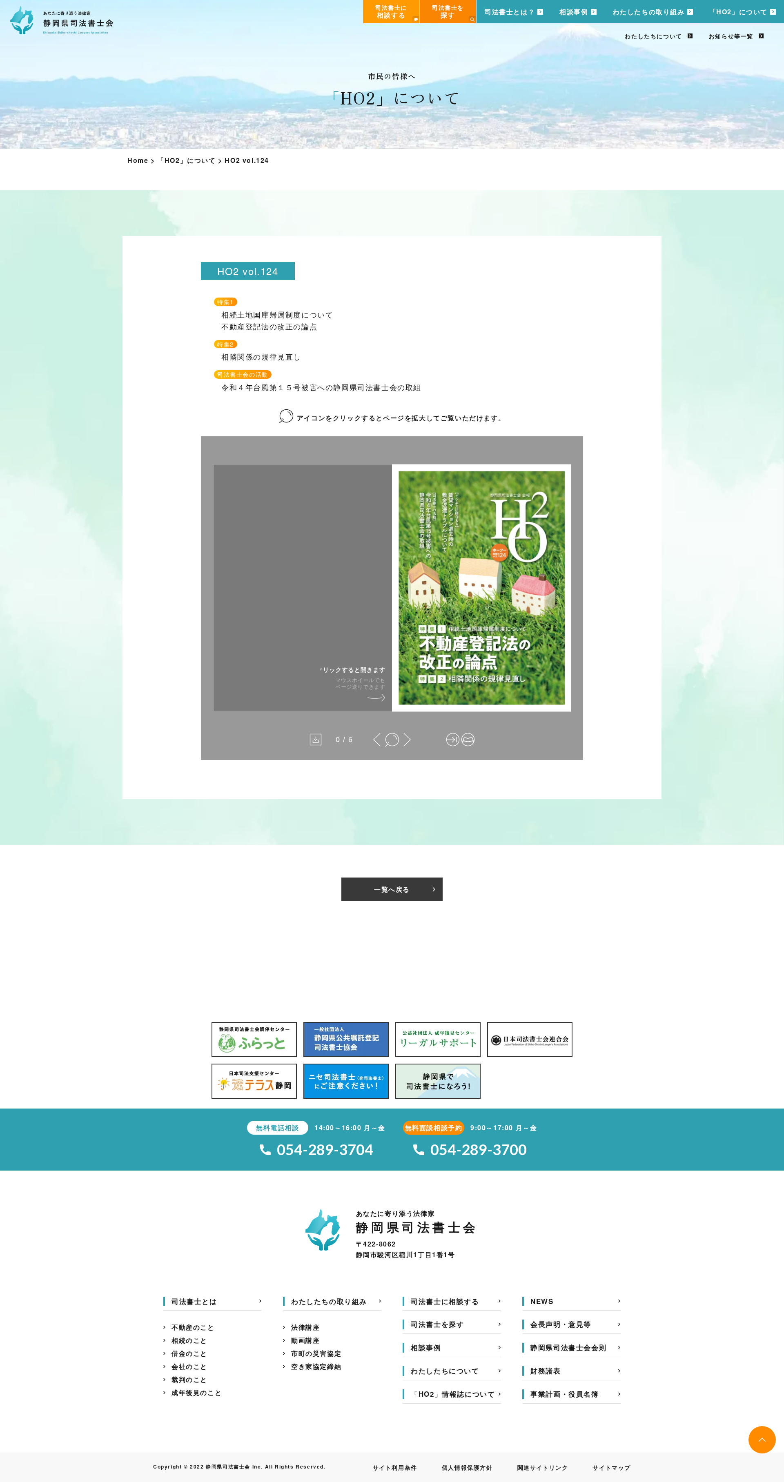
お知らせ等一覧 (731, 36)
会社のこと (189, 1366)
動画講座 (305, 1340)
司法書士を (448, 11)
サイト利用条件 (395, 1467)
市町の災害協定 (316, 1353)
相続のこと (189, 1340)
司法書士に (391, 11)
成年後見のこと (197, 1392)
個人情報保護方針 (467, 1467)
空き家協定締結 (316, 1366)
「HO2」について (738, 11)
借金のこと (189, 1353)
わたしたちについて (653, 36)
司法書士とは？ (510, 11)
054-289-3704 (325, 1149)
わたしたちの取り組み (649, 11)
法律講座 (305, 1327)
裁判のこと (189, 1379)
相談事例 (573, 11)
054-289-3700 (478, 1149)
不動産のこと (193, 1327)
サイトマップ (611, 1467)
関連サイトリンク (542, 1467)
